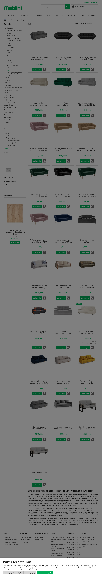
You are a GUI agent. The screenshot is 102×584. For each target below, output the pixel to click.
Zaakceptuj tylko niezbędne (13, 573)
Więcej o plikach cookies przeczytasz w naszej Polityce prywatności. (23, 569)
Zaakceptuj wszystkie (45, 573)
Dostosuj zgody (30, 573)
